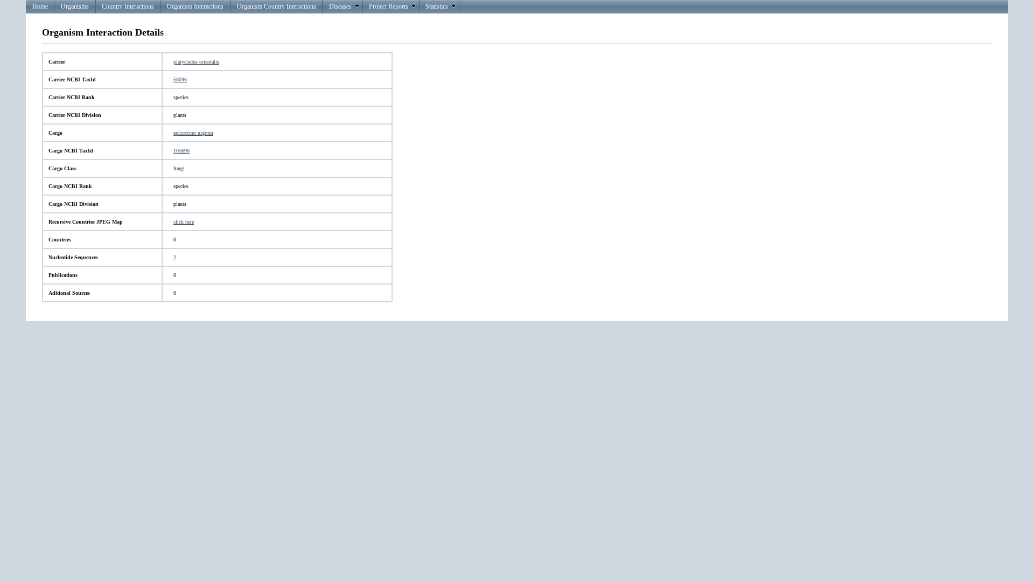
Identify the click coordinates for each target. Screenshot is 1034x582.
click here (183, 222)
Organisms (75, 6)
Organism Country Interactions (276, 6)
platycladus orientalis (196, 62)
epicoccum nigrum (193, 133)
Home (40, 6)
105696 (181, 151)
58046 (180, 79)
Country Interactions (128, 6)
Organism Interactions (195, 6)
